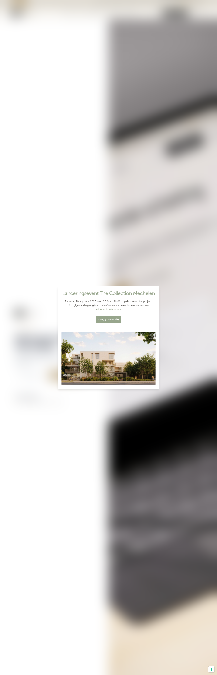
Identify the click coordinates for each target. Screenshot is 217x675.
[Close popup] (155, 290)
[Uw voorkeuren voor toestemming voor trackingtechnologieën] (211, 669)
